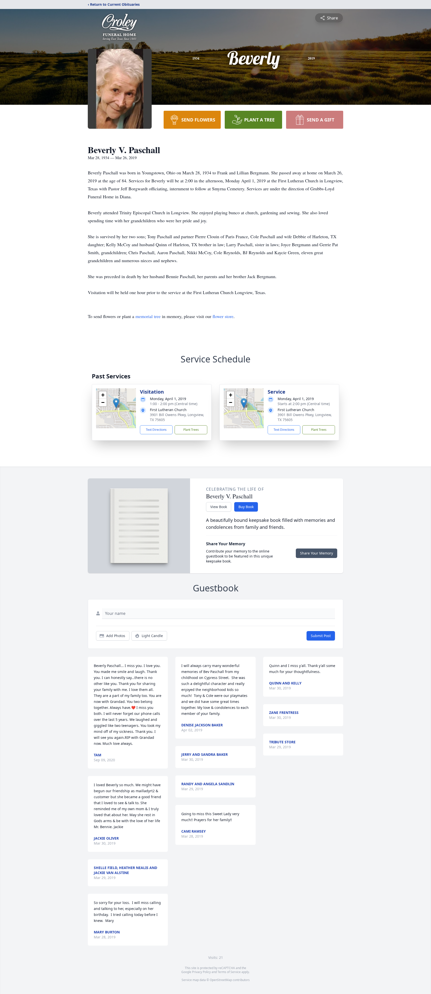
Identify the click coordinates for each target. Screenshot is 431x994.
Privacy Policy (201, 972)
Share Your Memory (316, 553)
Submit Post (321, 635)
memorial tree (148, 316)
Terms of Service (229, 972)
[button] (116, 403)
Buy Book (246, 506)
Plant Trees (191, 430)
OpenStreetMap (221, 980)
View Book (218, 506)
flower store (223, 316)
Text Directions (156, 430)
